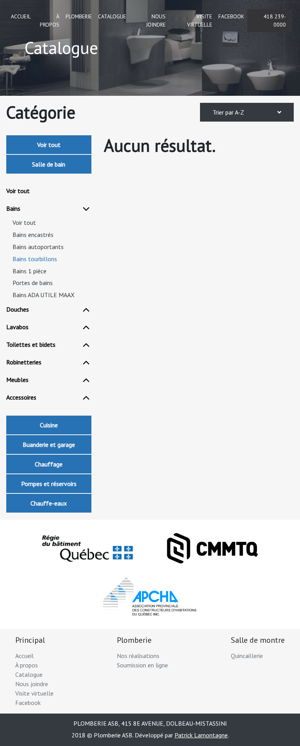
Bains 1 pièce (29, 271)
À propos (49, 20)
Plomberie (79, 16)
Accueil (21, 16)
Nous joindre (156, 20)
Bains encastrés (33, 235)
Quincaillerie (247, 656)
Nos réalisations (138, 656)
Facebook (231, 16)
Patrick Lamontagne (201, 735)
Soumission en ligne (142, 665)
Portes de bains (32, 283)
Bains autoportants (38, 247)
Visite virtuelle (199, 20)
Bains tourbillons (34, 259)
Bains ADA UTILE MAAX (43, 295)
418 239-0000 (275, 20)
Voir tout (49, 145)
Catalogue (112, 16)
